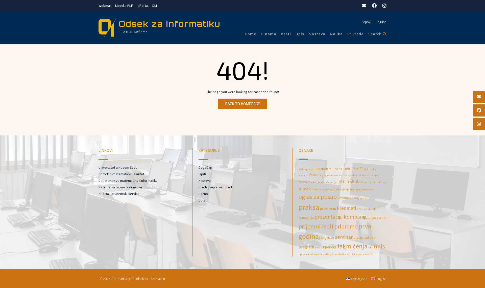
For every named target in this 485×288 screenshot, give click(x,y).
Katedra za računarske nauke (120, 187)
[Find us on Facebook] (374, 5)
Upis (300, 34)
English (381, 22)
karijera (317, 182)
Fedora (315, 174)
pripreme (346, 226)
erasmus (303, 175)
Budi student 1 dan (326, 169)
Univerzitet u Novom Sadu (118, 167)
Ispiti (202, 174)
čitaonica (368, 254)
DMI (155, 5)
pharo (363, 198)
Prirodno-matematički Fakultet (121, 174)
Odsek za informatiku (170, 23)
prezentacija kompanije (341, 216)
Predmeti (346, 208)
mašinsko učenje (339, 189)
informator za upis (368, 175)
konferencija (329, 182)
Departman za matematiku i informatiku (128, 180)
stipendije (329, 247)
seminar (344, 237)
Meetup (354, 189)
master (306, 189)
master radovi (321, 189)
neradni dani (366, 189)
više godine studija (335, 254)
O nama (268, 34)
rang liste (326, 237)
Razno (203, 193)
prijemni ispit (316, 226)
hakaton (352, 175)
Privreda (355, 34)
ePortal (143, 5)
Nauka (336, 34)
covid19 (348, 168)
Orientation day (348, 198)
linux (364, 182)
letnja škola (348, 181)
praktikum (328, 208)
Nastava (317, 34)
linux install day (377, 182)
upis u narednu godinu (311, 254)
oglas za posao (318, 197)
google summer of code (334, 175)
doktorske (370, 169)
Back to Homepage (242, 103)
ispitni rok (305, 182)
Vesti (286, 34)
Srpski (366, 22)
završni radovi (354, 254)
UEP (370, 247)
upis (379, 246)
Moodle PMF (124, 5)
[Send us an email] (364, 5)
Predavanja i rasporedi (216, 187)
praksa (309, 207)
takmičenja (352, 246)
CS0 (360, 168)
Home (250, 34)
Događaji (205, 167)
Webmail (105, 5)
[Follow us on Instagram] (384, 5)
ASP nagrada (306, 169)
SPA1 (317, 247)
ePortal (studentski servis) (119, 193)
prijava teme (377, 217)
